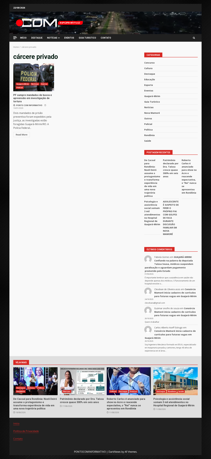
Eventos (148, 90)
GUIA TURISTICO (87, 38)
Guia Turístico (152, 101)
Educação (149, 79)
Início (16, 423)
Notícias (34, 84)
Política (148, 129)
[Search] (194, 38)
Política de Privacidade (26, 431)
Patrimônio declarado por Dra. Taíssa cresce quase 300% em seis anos (82, 381)
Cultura (148, 68)
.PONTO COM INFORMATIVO (29, 105)
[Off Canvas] (15, 37)
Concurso (149, 62)
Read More (21, 134)
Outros (44, 84)
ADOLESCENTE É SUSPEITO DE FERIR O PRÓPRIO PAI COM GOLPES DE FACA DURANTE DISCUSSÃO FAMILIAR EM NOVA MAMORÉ (171, 218)
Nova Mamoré (152, 112)
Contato (18, 438)
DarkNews (114, 451)
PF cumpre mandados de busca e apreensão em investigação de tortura (33, 77)
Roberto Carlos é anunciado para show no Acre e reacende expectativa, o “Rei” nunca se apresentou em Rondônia (189, 176)
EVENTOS (69, 38)
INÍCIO (23, 38)
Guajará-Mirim (23, 84)
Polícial (20, 87)
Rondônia (149, 135)
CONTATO (106, 38)
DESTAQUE (36, 38)
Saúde (147, 140)
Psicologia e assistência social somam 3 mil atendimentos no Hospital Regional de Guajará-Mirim (175, 381)
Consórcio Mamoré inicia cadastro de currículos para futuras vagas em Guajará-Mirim (175, 293)
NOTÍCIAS (52, 38)
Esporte (148, 85)
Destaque (149, 73)
